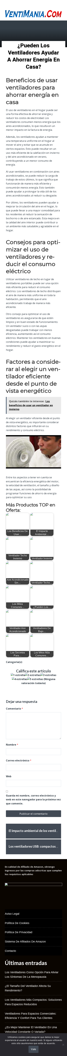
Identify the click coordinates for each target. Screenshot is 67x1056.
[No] (63, 1044)
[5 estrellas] (35, 679)
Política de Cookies (17, 923)
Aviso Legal (12, 913)
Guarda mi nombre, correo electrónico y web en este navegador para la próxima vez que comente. (33, 799)
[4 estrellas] (19, 679)
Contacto (10, 950)
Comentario (14, 708)
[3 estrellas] (48, 675)
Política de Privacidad (18, 932)
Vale (33, 1049)
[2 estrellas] (33, 675)
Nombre (12, 744)
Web (8, 776)
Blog (25, 662)
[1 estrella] (18, 675)
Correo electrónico (18, 760)
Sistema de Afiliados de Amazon (25, 941)
